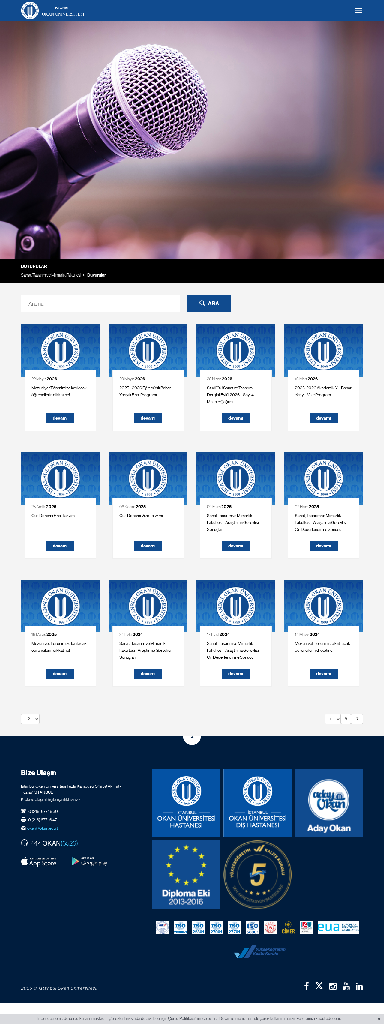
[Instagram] (333, 986)
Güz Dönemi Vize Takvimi (141, 515)
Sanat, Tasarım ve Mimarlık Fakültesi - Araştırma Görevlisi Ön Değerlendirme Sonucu (321, 522)
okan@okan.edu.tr (43, 828)
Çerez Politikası (181, 1018)
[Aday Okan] (329, 803)
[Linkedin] (359, 986)
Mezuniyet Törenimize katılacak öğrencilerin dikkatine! (59, 391)
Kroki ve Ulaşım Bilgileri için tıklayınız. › (50, 799)
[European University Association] (338, 927)
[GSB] (270, 927)
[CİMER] (288, 927)
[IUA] (306, 927)
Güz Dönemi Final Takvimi (54, 515)
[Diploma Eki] (186, 874)
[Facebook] (306, 986)
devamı (60, 418)
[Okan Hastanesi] (186, 803)
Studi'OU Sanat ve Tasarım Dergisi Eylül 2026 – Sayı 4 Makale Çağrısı (230, 394)
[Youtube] (346, 986)
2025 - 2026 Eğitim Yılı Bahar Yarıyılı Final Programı (145, 391)
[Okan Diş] (258, 803)
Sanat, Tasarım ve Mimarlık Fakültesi (51, 274)
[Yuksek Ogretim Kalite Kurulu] (258, 874)
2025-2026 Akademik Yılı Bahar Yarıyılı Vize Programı (323, 391)
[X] (319, 984)
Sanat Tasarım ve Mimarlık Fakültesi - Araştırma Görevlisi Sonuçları (233, 522)
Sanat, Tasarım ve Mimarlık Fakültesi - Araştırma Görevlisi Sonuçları (145, 650)
